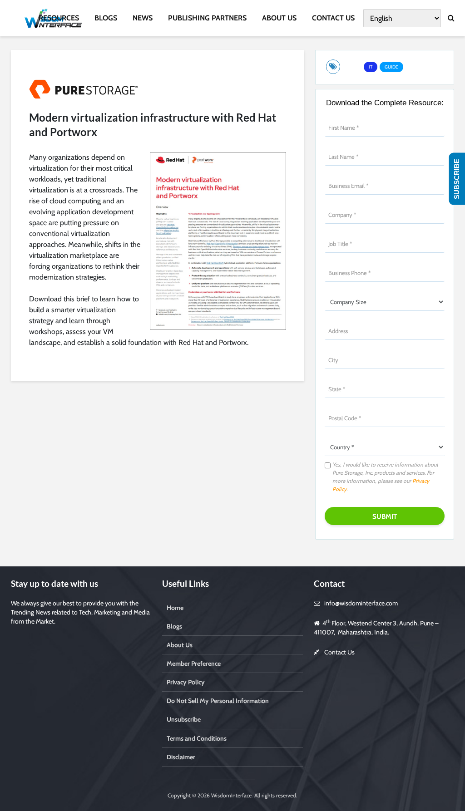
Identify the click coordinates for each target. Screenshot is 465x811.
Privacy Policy (186, 682)
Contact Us (339, 652)
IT (370, 67)
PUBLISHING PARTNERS (207, 18)
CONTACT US (333, 18)
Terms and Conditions (197, 738)
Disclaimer (181, 757)
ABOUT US (279, 18)
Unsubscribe (184, 719)
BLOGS (105, 18)
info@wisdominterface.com (361, 603)
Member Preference (194, 663)
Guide (391, 67)
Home (175, 608)
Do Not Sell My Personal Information (218, 701)
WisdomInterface (231, 795)
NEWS (143, 18)
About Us (180, 645)
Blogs (174, 626)
